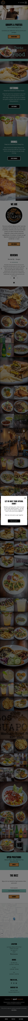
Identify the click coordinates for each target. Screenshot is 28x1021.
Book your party (14, 521)
